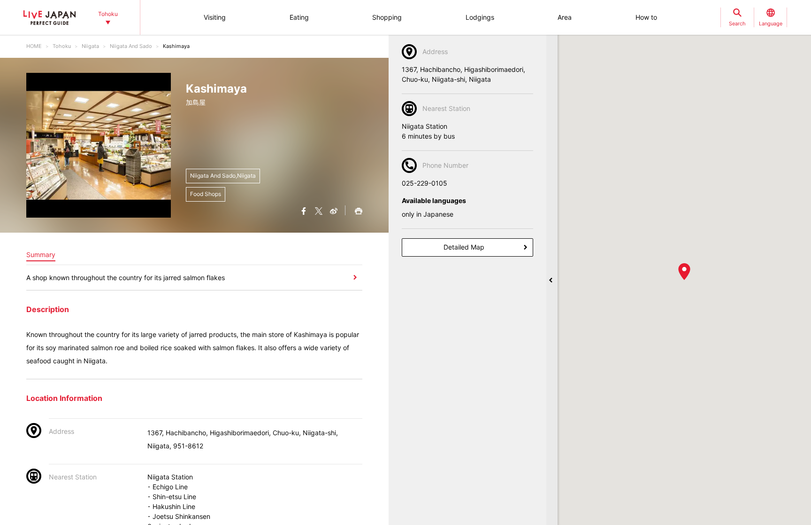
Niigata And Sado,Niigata (223, 175)
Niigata (90, 46)
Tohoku (62, 46)
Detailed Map (464, 247)
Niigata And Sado (131, 46)
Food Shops (205, 193)
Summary (40, 255)
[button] (684, 271)
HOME (34, 46)
